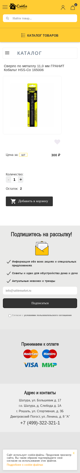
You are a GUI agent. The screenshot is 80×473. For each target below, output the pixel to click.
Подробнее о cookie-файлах (25, 464)
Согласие (16, 315)
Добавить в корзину (32, 201)
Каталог (29, 53)
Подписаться (40, 303)
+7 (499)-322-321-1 (40, 422)
